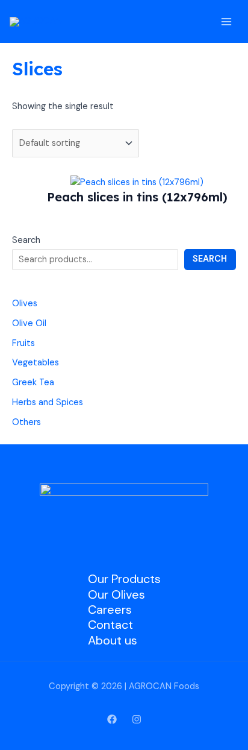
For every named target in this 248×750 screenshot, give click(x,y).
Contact (110, 624)
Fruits (23, 343)
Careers (110, 609)
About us (112, 640)
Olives (24, 303)
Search (26, 240)
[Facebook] (112, 719)
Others (26, 422)
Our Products (124, 579)
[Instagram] (136, 719)
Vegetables (35, 362)
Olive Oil (29, 323)
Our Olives (116, 594)
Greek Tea (33, 382)
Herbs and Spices (47, 402)
